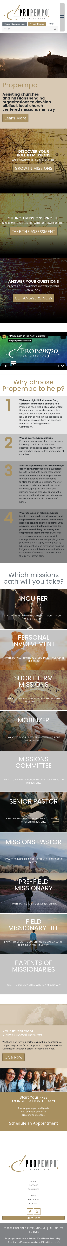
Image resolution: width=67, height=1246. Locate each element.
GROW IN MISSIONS (33, 168)
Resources (33, 1199)
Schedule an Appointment (33, 1123)
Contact (33, 1203)
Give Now (13, 1057)
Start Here (37, 24)
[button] (62, 17)
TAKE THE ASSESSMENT (33, 231)
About (33, 1181)
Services (33, 1185)
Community (33, 1189)
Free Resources (14, 24)
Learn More (15, 118)
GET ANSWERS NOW (33, 298)
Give (33, 1195)
